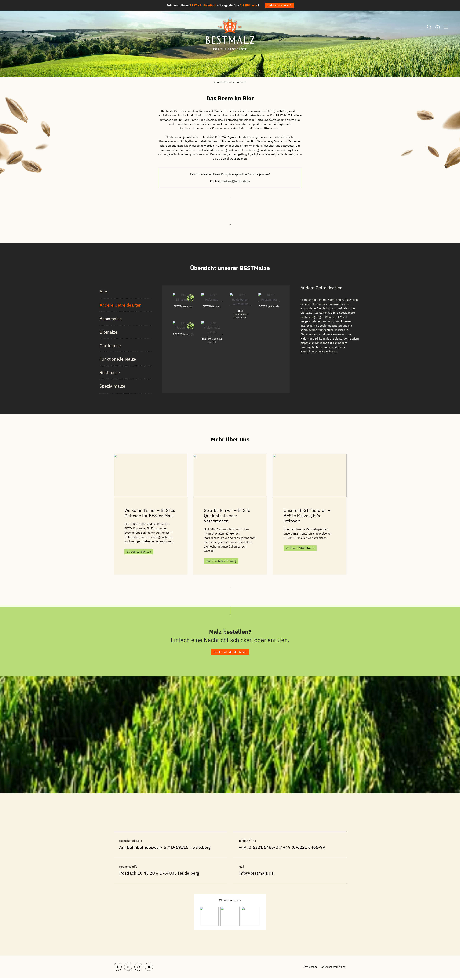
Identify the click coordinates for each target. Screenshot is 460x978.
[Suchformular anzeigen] (429, 26)
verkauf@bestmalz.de (236, 181)
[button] (230, 652)
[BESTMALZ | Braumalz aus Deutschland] (230, 33)
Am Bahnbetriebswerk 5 (142, 847)
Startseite (221, 82)
